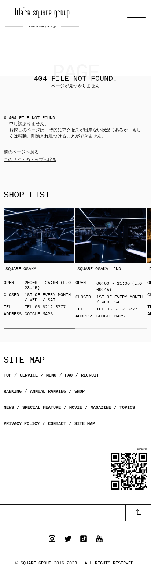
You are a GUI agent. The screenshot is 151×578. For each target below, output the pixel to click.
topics (127, 407)
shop (79, 391)
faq (69, 375)
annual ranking (48, 391)
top (7, 375)
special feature (41, 407)
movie (75, 407)
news (9, 407)
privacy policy (22, 423)
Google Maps (39, 314)
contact (57, 423)
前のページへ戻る (21, 152)
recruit (90, 375)
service (29, 375)
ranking (13, 391)
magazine (101, 407)
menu (51, 375)
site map (84, 423)
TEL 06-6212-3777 (45, 307)
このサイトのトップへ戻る (30, 160)
